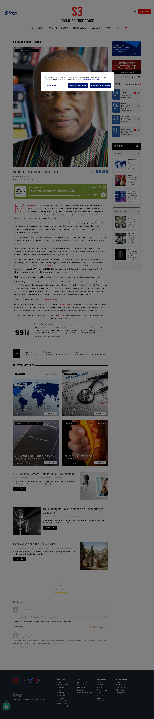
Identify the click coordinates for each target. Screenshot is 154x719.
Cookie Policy (95, 79)
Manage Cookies (52, 85)
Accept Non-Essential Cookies (100, 85)
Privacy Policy (87, 79)
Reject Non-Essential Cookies (78, 85)
